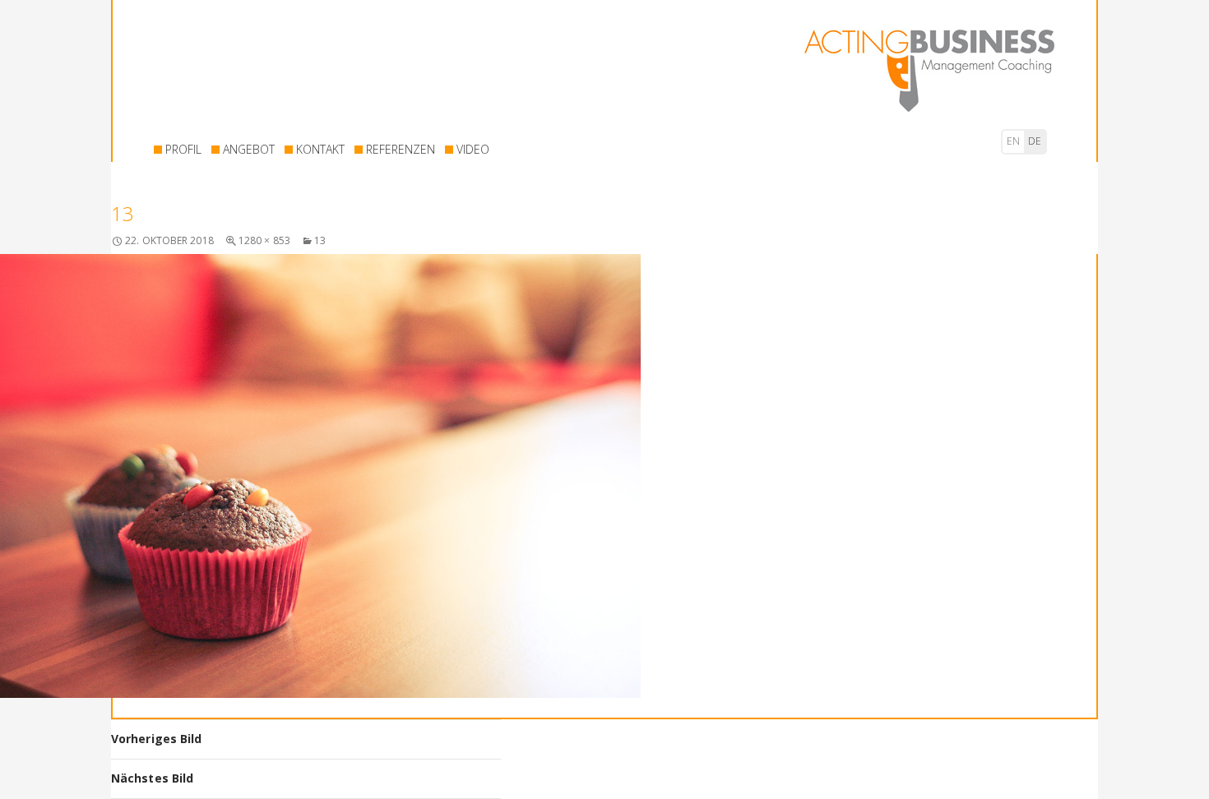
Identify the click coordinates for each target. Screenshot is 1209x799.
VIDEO (472, 149)
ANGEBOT (249, 149)
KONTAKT (320, 149)
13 (320, 240)
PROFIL (183, 149)
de (1034, 141)
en (1013, 141)
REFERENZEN (400, 149)
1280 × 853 (264, 240)
